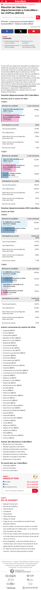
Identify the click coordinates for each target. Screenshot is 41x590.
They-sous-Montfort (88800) (12, 418)
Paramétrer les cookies (12, 565)
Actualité (7, 482)
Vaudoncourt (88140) (10, 430)
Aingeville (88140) (9, 330)
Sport (6, 484)
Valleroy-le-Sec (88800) (11, 428)
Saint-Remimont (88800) (11, 408)
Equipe (16, 561)
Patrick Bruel (7, 514)
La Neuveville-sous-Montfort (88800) (15, 370)
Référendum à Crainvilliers (12, 459)
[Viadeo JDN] (30, 584)
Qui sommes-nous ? (7, 561)
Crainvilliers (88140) (9, 465)
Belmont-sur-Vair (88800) (11, 340)
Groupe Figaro (13, 567)
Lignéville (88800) (9, 375)
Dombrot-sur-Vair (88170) (11, 350)
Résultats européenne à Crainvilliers (15, 454)
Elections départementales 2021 (16, 4)
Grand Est (32, 4)
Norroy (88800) (8, 390)
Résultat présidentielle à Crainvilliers (15, 449)
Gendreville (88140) (9, 363)
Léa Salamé (7, 511)
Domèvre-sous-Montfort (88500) (14, 353)
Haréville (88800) (9, 368)
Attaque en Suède (9, 519)
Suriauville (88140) (7, 24)
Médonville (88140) (9, 383)
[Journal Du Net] (10, 580)
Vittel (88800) (7, 433)
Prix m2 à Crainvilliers (10, 470)
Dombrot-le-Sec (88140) (11, 348)
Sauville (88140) (8, 413)
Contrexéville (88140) (10, 345)
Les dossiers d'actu (10, 487)
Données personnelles (31, 563)
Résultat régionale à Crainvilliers (13, 447)
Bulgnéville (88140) (9, 343)
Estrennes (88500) (9, 358)
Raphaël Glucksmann (10, 504)
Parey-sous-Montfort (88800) (13, 395)
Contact (37, 561)
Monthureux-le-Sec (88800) (12, 385)
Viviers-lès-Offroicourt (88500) (13, 435)
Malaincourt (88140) (9, 378)
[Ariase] (10, 588)
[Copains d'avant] (10, 584)
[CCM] (30, 576)
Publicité (31, 561)
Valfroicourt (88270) (9, 425)
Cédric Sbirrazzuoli (9, 516)
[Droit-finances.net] (30, 580)
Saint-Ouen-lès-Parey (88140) (13, 405)
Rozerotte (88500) (9, 403)
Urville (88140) (7, 423)
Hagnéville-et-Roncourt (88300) (14, 365)
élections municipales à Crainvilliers (24, 86)
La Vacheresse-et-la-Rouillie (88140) (21, 21)
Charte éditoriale (23, 561)
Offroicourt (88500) (9, 393)
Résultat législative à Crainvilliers (14, 452)
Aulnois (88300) (8, 333)
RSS (14, 563)
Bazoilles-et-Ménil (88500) (12, 338)
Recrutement (20, 563)
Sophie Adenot (8, 509)
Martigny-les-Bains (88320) (24, 24)
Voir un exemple (32, 482)
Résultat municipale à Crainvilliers (14, 457)
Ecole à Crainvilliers (9, 468)
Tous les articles (8, 563)
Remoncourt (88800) (10, 400)
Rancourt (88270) (9, 398)
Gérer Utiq (22, 565)
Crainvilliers (25, 45)
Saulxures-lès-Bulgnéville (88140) (14, 410)
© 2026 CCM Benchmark (25, 567)
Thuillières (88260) (9, 420)
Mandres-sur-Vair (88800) (11, 380)
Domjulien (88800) (9, 355)
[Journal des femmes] (10, 576)
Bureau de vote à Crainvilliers (12, 444)
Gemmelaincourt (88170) (11, 360)
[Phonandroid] (30, 588)
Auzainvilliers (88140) (10, 335)
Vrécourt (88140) (8, 438)
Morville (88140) (8, 388)
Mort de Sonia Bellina (10, 506)
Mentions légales (30, 565)
